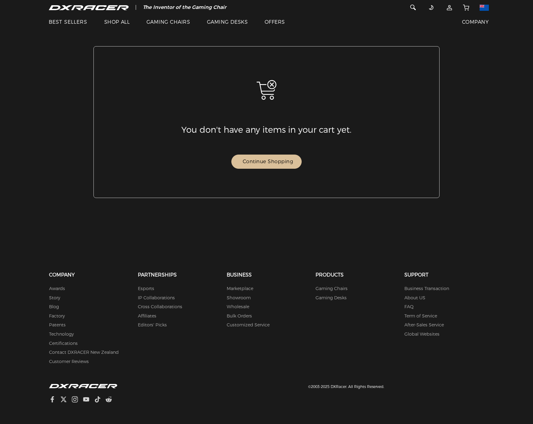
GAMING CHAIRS (168, 22)
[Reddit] (111, 400)
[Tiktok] (99, 400)
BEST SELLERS (68, 22)
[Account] (449, 7)
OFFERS (275, 22)
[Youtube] (88, 400)
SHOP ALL (117, 22)
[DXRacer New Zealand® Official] (89, 7)
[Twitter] (66, 400)
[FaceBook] (54, 400)
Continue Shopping (268, 161)
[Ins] (77, 400)
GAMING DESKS (227, 22)
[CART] (466, 7)
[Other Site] (484, 7)
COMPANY (475, 22)
